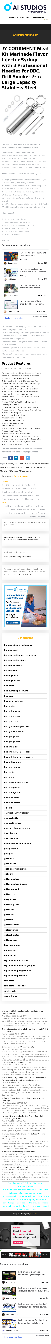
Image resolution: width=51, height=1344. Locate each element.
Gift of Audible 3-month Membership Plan (20, 389)
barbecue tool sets (13, 665)
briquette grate (11, 797)
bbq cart (8, 696)
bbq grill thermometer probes (18, 757)
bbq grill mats (11, 747)
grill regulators (11, 930)
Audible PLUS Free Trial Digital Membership (20, 402)
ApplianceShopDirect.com (19, 556)
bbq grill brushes (12, 711)
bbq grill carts (11, 721)
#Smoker (4, 471)
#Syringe (29, 471)
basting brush (11, 675)
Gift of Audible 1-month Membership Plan (19, 394)
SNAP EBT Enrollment (10, 399)
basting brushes (12, 680)
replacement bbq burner (16, 960)
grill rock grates (11, 935)
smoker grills (10, 991)
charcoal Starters (12, 823)
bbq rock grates (12, 787)
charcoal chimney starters (17, 813)
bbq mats (9, 777)
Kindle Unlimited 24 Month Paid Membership (21, 383)
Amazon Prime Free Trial (12, 418)
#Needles (28, 467)
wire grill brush (11, 996)
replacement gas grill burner (18, 970)
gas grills (8, 853)
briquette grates (12, 802)
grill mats (8, 920)
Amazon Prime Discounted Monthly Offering (21, 428)
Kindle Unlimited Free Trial (13, 420)
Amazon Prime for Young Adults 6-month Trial (21, 410)
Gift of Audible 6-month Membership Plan (20, 391)
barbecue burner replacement (18, 645)
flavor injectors (21, 476)
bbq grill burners (12, 716)
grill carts (8, 874)
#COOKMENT (20, 464)
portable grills (11, 950)
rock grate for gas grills (15, 986)
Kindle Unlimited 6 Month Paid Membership (20, 407)
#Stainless (13, 471)
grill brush (9, 858)
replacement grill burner (15, 975)
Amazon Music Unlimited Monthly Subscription (22, 439)
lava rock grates (12, 945)
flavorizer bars (11, 838)
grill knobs (9, 914)
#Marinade (11, 467)
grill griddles (10, 899)
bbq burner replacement (16, 691)
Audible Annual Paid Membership (16, 378)
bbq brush (9, 686)
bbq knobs (9, 772)
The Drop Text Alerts (10, 404)
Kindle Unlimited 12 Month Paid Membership (20, 397)
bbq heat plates (12, 767)
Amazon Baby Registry (11, 412)
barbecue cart (11, 650)
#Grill (37, 464)
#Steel (22, 471)
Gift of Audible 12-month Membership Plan (20, 381)
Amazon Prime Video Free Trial (15, 444)
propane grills (10, 955)
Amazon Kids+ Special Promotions (16, 433)
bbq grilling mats (12, 762)
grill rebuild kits (11, 925)
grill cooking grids (12, 889)
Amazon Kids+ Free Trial (12, 431)
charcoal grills (11, 818)
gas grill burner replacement (18, 843)
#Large (3, 467)
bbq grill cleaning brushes (16, 726)
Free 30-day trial (25, 574)
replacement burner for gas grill (19, 965)
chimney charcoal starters (17, 828)
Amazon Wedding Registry (13, 415)
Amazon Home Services (12, 423)
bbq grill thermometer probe (18, 752)
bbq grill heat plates (14, 731)
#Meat (20, 467)
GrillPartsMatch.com (25, 34)
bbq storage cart (12, 792)
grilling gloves (10, 940)
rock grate (9, 981)
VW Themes (34, 1214)
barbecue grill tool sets (15, 660)
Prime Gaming (8, 425)
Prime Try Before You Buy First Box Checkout (21, 436)
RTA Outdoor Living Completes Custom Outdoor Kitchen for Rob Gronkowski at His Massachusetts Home (25, 1079)
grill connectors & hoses (15, 884)
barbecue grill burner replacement (20, 655)
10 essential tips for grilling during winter (18, 1152)
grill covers (9, 894)
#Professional (39, 467)
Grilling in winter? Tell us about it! (15, 1167)
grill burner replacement (15, 869)
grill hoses (9, 909)
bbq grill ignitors (12, 741)
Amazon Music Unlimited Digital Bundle (18, 441)
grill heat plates (11, 904)
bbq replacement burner (16, 782)
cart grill (8, 808)
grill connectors (11, 879)
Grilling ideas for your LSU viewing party (18, 1047)
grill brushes (10, 864)
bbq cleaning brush (13, 701)
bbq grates (9, 706)
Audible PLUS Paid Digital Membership (18, 386)
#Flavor (30, 464)
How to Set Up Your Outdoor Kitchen (17, 1062)
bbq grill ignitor (11, 736)
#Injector (45, 464)
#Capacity (10, 464)
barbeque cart (11, 670)
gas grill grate (11, 848)
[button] (25, 43)
